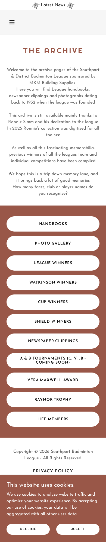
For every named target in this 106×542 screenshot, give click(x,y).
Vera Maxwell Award (53, 380)
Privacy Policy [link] (53, 471)
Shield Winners (53, 322)
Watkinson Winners (53, 283)
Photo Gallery (53, 244)
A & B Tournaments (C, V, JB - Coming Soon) (53, 361)
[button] (13, 22)
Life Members (53, 419)
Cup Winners (53, 302)
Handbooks (53, 224)
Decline (28, 529)
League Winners (53, 263)
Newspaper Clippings (53, 341)
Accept (78, 529)
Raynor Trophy (53, 400)
